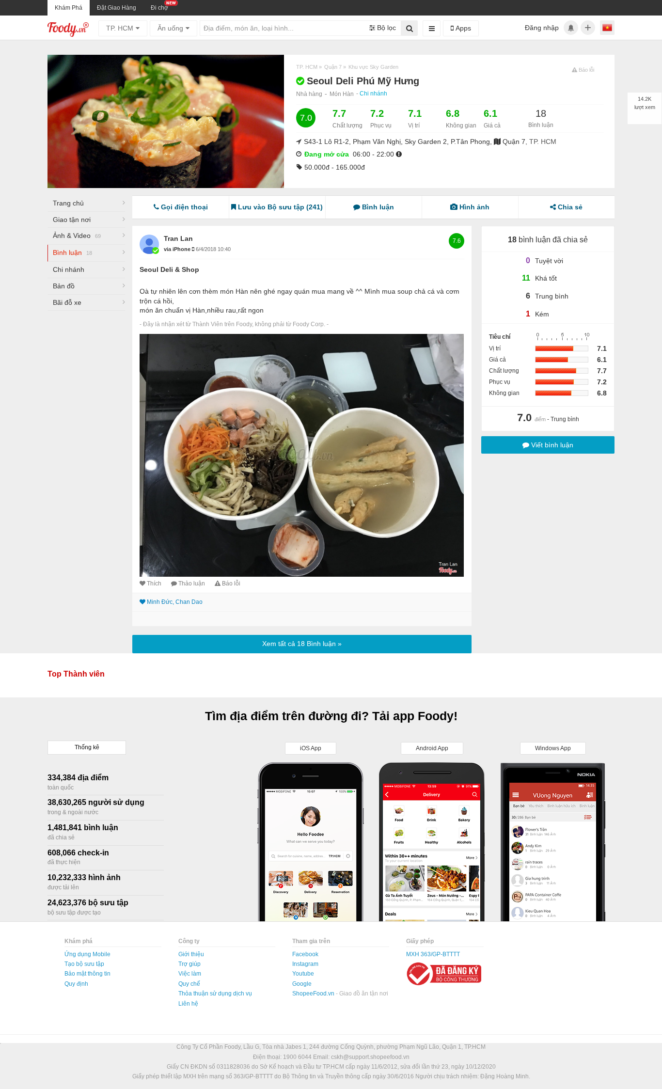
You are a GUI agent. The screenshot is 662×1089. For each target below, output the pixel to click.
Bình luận (72, 252)
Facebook (305, 954)
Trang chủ (68, 203)
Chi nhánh (373, 93)
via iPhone (178, 249)
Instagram (305, 964)
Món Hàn (342, 94)
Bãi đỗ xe (67, 302)
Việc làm (189, 973)
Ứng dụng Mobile (87, 954)
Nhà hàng (309, 94)
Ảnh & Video (77, 235)
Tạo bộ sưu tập (84, 964)
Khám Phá (68, 7)
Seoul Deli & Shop (169, 269)
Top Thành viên (76, 674)
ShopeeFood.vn (314, 993)
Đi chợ (159, 7)
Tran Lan (178, 238)
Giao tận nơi (72, 219)
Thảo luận (191, 583)
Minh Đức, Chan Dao (175, 602)
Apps (462, 28)
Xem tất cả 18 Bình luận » (302, 643)
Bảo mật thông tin (87, 973)
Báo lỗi (231, 583)
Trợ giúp (189, 964)
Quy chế (189, 983)
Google (302, 983)
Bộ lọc (385, 28)
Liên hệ (188, 1003)
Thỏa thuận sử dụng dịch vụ (215, 993)
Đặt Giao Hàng (116, 7)
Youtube (303, 973)
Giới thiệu (191, 954)
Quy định (76, 983)
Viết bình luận (551, 445)
